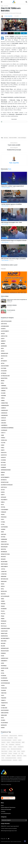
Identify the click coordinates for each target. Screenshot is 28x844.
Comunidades (4, 415)
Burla (2, 383)
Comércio (3, 408)
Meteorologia (4, 579)
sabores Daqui (4, 658)
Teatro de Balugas (22, 137)
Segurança (3, 665)
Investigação (4, 564)
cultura (19, 740)
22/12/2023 (10, 311)
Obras (2, 599)
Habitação (3, 534)
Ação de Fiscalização (6, 321)
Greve (2, 532)
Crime (2, 435)
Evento (3, 494)
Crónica (3, 437)
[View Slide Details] (14, 282)
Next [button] (25, 282)
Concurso (3, 423)
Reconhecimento (5, 638)
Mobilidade (4, 581)
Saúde (2, 663)
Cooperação (4, 430)
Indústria (3, 549)
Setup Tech (8, 784)
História (3, 537)
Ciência (3, 398)
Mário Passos (4, 751)
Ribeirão (13, 755)
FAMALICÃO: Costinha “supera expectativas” (12, 186)
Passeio (3, 606)
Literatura (4, 574)
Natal (2, 589)
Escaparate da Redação (7, 485)
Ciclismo (3, 393)
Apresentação (4, 353)
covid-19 (14, 740)
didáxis (8, 742)
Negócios (3, 594)
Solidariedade (4, 680)
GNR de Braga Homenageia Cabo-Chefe (11, 222)
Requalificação (5, 651)
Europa (2, 492)
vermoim (19, 758)
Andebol (3, 343)
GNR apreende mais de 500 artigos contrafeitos (13, 258)
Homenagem (4, 539)
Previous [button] (3, 282)
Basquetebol (4, 378)
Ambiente (3, 341)
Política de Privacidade (6, 809)
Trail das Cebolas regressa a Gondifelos (11, 204)
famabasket (11, 744)
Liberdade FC (20, 746)
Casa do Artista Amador (6, 740)
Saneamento (4, 660)
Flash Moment (4, 509)
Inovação (3, 559)
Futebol (3, 522)
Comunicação (4, 410)
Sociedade (3, 675)
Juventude (3, 571)
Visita (2, 717)
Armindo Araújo (5, 735)
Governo (3, 529)
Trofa (3, 758)
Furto (2, 519)
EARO (23, 742)
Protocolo (4, 626)
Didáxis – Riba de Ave (16, 742)
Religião (3, 646)
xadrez (20, 760)
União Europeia (4, 712)
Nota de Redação (5, 596)
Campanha (3, 385)
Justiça (3, 569)
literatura (3, 749)
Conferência (4, 425)
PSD (22, 753)
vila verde (15, 760)
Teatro (3, 685)
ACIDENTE (3, 328)
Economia (3, 460)
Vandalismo (4, 715)
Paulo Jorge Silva (8, 16)
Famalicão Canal (7, 841)
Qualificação (4, 631)
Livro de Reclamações (6, 813)
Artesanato (4, 361)
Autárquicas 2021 (5, 375)
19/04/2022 (10, 302)
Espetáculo (4, 487)
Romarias (3, 653)
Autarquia (3, 373)
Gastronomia (4, 527)
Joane (15, 746)
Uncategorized (5, 710)
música (10, 751)
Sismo (2, 670)
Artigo (2, 363)
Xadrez (3, 727)
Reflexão (3, 643)
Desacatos (3, 452)
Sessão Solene (4, 668)
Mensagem (3, 576)
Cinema (2, 400)
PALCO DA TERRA (13, 137)
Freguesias (3, 517)
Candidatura (4, 388)
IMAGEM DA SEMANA (12, 305)
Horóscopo (4, 541)
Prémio (2, 618)
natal (15, 751)
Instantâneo (4, 561)
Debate (2, 450)
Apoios (2, 351)
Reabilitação (4, 633)
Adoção (3, 333)
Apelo (2, 348)
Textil (2, 695)
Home (2, 5)
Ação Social (4, 323)
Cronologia (4, 440)
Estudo (3, 489)
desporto (3, 742)
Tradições (3, 698)
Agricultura (4, 336)
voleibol (3, 720)
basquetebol (10, 737)
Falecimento (4, 499)
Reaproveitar (4, 636)
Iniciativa (3, 556)
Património (4, 608)
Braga (16, 737)
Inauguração (4, 546)
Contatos (3, 811)
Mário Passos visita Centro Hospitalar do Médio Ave (17, 300)
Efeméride (3, 467)
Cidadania (3, 395)
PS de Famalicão (11, 310)
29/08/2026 (13, 187)
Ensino (2, 475)
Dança (2, 447)
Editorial (3, 462)
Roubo (2, 656)
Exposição (3, 497)
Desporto (3, 457)
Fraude (2, 514)
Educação (3, 465)
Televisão (3, 690)
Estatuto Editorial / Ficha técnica (8, 807)
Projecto (3, 623)
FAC (6, 744)
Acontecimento (5, 331)
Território (3, 693)
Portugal (15, 753)
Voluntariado (4, 722)
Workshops (4, 725)
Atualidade (6, 5)
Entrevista (4, 480)
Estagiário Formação (6, 187)
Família (2, 502)
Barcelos (6, 137)
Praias (2, 616)
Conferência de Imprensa (7, 428)
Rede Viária (3, 641)
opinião (23, 751)
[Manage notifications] (25, 841)
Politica (10, 753)
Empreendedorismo (6, 470)
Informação (4, 551)
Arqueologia (4, 356)
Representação (5, 648)
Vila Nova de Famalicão (6, 760)
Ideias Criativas (5, 544)
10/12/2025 (16, 16)
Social (2, 673)
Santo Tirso (19, 755)
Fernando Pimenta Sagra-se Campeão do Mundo (14, 240)
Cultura (3, 442)
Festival (3, 507)
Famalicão (18, 744)
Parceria (3, 603)
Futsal (2, 524)
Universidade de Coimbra (11, 758)
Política (3, 613)
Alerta (2, 338)
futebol (10, 746)
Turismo (3, 705)
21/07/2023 (10, 306)
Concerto (3, 420)
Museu (2, 584)
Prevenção (3, 621)
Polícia (2, 611)
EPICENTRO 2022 (4, 482)
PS (19, 753)
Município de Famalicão (16, 749)
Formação (3, 512)
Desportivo (4, 455)
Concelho (3, 418)
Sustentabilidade (5, 683)
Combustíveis (4, 403)
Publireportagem (5, 628)
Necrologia (4, 591)
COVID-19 (3, 432)
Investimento (4, 566)
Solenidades (4, 678)
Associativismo (5, 366)
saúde (25, 755)
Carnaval (3, 390)
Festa (2, 504)
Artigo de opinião (13, 735)
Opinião (3, 601)
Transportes (4, 703)
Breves (2, 380)
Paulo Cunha (4, 753)
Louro (8, 749)
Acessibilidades (5, 326)
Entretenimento (5, 477)
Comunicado (4, 413)
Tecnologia (4, 688)
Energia (3, 472)
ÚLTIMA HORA (4, 708)
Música (3, 586)
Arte (2, 358)
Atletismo (4, 201)
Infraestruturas (5, 554)
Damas (2, 445)
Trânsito (3, 700)
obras (18, 751)
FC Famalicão (4, 746)
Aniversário (4, 346)
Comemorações (5, 405)
